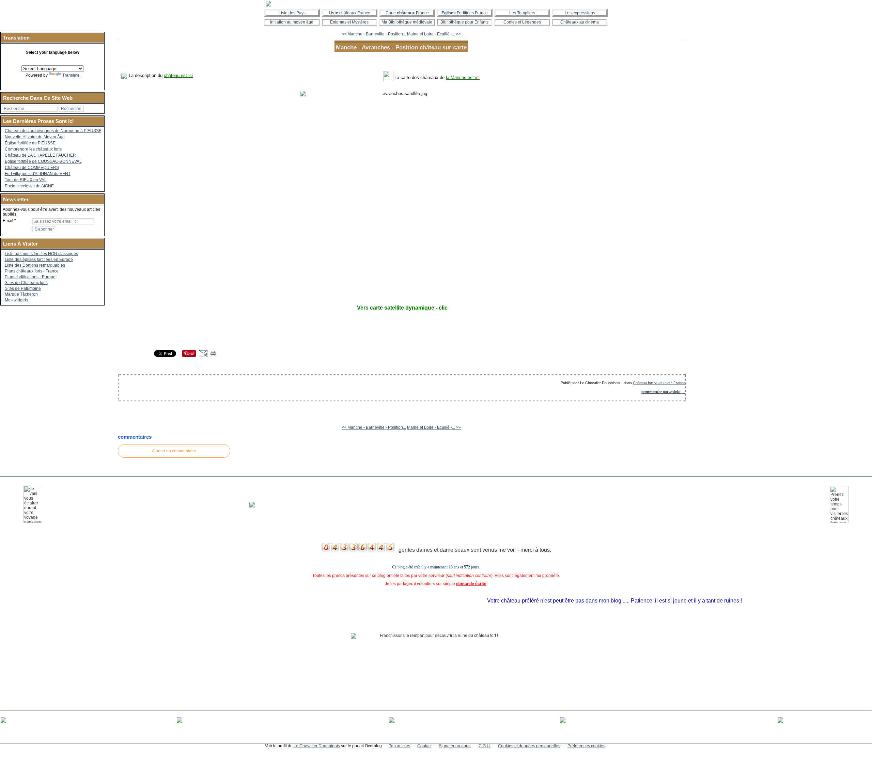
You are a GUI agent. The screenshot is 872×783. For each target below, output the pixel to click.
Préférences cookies (586, 745)
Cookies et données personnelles (529, 745)
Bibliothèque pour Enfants (464, 22)
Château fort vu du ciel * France (659, 383)
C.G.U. (485, 745)
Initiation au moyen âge (291, 22)
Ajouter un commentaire (174, 451)
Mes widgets (16, 300)
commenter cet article (661, 392)
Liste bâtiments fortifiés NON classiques (41, 253)
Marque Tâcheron (21, 294)
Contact (424, 745)
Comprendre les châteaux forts (33, 149)
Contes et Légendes (522, 22)
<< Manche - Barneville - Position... (374, 34)
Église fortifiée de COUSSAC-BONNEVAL (43, 161)
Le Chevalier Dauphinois (317, 745)
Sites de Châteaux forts (26, 282)
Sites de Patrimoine (23, 288)
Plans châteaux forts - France (32, 271)
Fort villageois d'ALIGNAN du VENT (38, 173)
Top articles (399, 745)
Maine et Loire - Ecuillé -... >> (434, 34)
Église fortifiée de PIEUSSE (30, 143)
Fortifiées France (464, 13)
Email (8, 220)
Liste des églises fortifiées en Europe (39, 259)
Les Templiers (522, 13)
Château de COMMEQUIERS (32, 167)
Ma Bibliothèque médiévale (407, 22)
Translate (71, 75)
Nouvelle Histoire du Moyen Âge (35, 137)
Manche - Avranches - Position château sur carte (401, 47)
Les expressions (580, 13)
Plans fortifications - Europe (30, 277)
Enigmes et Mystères (349, 22)
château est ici (178, 75)
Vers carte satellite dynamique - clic (402, 308)
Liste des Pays (292, 13)
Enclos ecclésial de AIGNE (29, 186)
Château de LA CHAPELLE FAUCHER (40, 155)
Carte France (407, 13)
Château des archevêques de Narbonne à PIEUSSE (53, 130)
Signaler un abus (455, 745)
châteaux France (349, 13)
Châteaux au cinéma (579, 22)
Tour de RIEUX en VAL (26, 179)
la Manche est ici (463, 77)
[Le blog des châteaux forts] (436, 3)
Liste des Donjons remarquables (35, 265)
